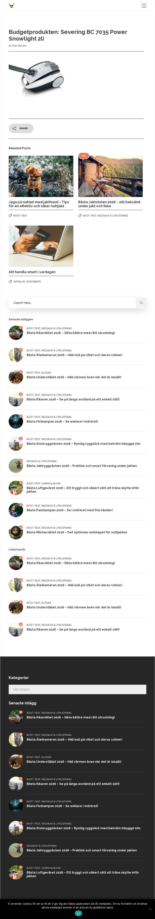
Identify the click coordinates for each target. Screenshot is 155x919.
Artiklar (19, 281)
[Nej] (150, 909)
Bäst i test (20, 215)
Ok (78, 913)
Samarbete (33, 281)
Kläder (46, 372)
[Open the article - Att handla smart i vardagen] (25, 246)
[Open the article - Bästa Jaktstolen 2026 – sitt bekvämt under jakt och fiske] (94, 176)
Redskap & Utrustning (113, 215)
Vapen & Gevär (51, 483)
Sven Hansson (19, 45)
